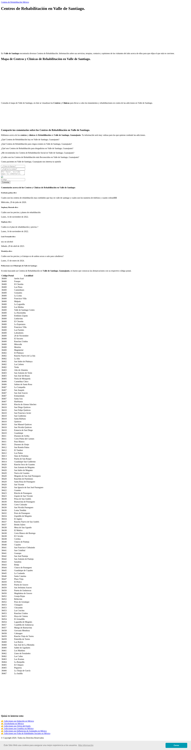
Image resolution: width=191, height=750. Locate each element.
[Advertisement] (79, 32)
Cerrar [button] (176, 745)
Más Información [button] (85, 745)
